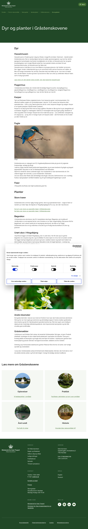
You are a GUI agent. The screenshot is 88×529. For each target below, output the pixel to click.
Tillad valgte (44, 281)
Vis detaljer (74, 276)
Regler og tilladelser (34, 451)
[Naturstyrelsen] (8, 4)
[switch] (34, 269)
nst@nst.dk (35, 477)
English (60, 475)
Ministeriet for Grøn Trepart (36, 503)
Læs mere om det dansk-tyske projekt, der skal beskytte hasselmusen (37, 80)
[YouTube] (74, 504)
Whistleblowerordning (63, 522)
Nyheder (30, 461)
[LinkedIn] (69, 504)
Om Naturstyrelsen (33, 449)
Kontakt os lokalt (33, 481)
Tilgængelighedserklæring (39, 522)
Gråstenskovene (45, 12)
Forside (4, 12)
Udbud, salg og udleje (34, 454)
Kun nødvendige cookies (18, 281)
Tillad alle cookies (69, 281)
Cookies (51, 522)
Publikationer (32, 459)
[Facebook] (59, 504)
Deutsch (60, 477)
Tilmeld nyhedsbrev (34, 464)
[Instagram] (64, 504)
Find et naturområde (13, 12)
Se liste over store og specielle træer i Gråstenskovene (32, 211)
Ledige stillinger (32, 456)
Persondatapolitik (24, 522)
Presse (30, 485)
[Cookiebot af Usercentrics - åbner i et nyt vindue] (73, 246)
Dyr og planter (56, 12)
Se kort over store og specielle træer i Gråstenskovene (32, 209)
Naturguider (25, 12)
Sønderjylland (34, 12)
